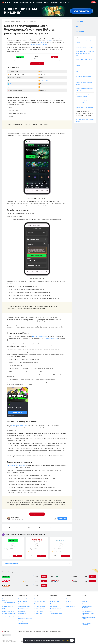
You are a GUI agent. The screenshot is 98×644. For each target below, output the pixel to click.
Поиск (88, 2)
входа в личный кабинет (51, 338)
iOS (46, 80)
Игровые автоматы (23, 623)
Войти (93, 2)
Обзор (8, 556)
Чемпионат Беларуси (55, 608)
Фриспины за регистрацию (25, 618)
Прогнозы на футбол (39, 601)
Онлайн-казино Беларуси (24, 599)
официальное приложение (39, 44)
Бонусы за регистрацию (8, 613)
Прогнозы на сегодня (39, 603)
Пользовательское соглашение (87, 607)
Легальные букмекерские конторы (11, 572)
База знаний (63, 2)
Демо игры (39, 2)
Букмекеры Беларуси (16, 21)
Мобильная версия (15, 84)
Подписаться (62, 518)
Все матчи (52, 599)
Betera (23, 21)
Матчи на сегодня (54, 601)
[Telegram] (6, 635)
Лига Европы (53, 606)
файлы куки (66, 640)
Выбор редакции (70, 606)
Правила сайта (86, 603)
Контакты (84, 601)
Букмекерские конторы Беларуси (8, 599)
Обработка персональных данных (88, 618)
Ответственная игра (87, 621)
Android (42, 80)
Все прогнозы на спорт (40, 599)
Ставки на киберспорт (56, 613)
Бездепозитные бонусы (8, 611)
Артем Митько (15, 517)
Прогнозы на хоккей (39, 606)
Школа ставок (7, 21)
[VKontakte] (9, 635)
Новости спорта (70, 599)
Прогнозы (46, 2)
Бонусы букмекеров (7, 606)
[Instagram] (3, 635)
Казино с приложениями (24, 608)
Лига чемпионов (54, 603)
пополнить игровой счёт (39, 336)
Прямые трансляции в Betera (20, 527)
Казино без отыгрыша (24, 606)
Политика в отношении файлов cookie (88, 614)
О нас (83, 599)
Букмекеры (15, 2)
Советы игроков (80, 31)
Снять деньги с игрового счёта (16, 465)
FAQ (77, 26)
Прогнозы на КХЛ (38, 611)
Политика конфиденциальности (87, 610)
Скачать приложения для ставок (8, 603)
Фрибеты (4, 608)
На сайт (66, 556)
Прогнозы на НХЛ (38, 613)
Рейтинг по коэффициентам (11, 563)
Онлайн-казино (24, 2)
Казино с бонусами (23, 601)
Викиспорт (78, 24)
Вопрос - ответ (80, 29)
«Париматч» (49, 40)
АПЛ (51, 611)
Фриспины (21, 616)
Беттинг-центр (54, 2)
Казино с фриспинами (24, 603)
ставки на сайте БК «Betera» (19, 425)
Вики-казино (21, 611)
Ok (72, 640)
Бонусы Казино (22, 613)
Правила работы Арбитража (86, 624)
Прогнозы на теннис (39, 608)
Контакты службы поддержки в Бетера (51, 527)
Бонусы (32, 2)
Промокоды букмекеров (8, 616)
